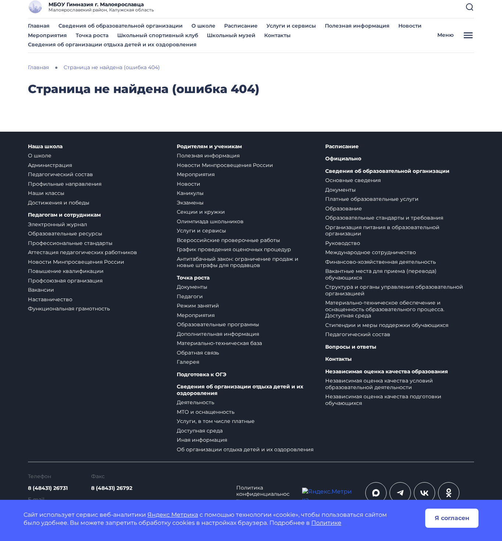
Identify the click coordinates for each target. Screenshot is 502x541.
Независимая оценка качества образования (386, 372)
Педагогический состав (60, 174)
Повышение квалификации (66, 271)
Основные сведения (353, 180)
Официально (343, 159)
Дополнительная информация (218, 334)
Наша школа (45, 146)
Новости (410, 25)
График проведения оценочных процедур (234, 249)
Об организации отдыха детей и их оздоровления (245, 449)
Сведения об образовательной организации (120, 25)
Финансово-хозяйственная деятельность (380, 262)
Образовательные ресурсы (65, 233)
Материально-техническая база (219, 343)
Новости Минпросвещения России (76, 262)
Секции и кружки (201, 212)
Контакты (277, 35)
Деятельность (195, 402)
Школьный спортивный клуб (157, 35)
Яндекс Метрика (172, 514)
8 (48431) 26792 (111, 488)
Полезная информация (357, 25)
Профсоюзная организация (65, 280)
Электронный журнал (57, 224)
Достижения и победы (58, 202)
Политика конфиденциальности (263, 494)
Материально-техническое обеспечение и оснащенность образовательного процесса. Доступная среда (384, 309)
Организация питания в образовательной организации (382, 230)
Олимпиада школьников (210, 221)
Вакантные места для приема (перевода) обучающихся (381, 274)
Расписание (241, 25)
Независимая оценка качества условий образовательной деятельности (379, 384)
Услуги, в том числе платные (216, 421)
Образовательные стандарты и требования (384, 217)
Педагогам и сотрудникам (64, 215)
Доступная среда (200, 430)
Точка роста (92, 35)
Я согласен (452, 518)
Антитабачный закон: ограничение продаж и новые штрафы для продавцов (237, 262)
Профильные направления (64, 184)
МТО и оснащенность (205, 412)
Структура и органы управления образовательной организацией (394, 290)
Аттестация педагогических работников (82, 252)
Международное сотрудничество (370, 252)
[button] (469, 7)
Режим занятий (198, 305)
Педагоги (190, 296)
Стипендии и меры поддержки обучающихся (386, 325)
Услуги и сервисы (291, 25)
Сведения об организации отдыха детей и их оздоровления (112, 44)
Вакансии (41, 289)
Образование (343, 208)
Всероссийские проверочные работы (228, 240)
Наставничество (50, 299)
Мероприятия (47, 35)
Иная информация (202, 440)
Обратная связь (198, 352)
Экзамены (190, 202)
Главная (39, 25)
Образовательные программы (218, 324)
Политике (326, 522)
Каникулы (190, 193)
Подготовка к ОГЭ (201, 374)
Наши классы (46, 193)
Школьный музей (231, 35)
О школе (203, 25)
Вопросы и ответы (350, 347)
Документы (192, 287)
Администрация (50, 165)
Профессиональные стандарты (70, 243)
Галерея (188, 362)
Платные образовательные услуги (372, 199)
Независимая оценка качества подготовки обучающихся (383, 399)
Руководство (342, 243)
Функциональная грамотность (69, 308)
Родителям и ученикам (209, 146)
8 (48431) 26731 (48, 488)
